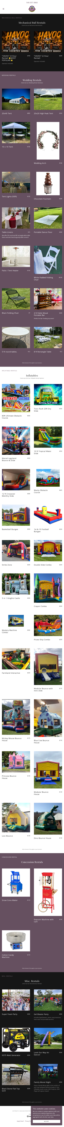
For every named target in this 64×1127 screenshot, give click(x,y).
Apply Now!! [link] (20, 1121)
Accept (46, 1121)
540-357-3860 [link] (32, 2)
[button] (6, 8)
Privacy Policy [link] (29, 1121)
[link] (32, 9)
